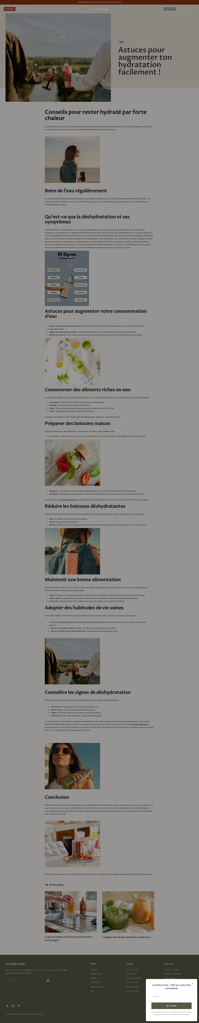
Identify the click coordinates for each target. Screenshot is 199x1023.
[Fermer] (192, 984)
